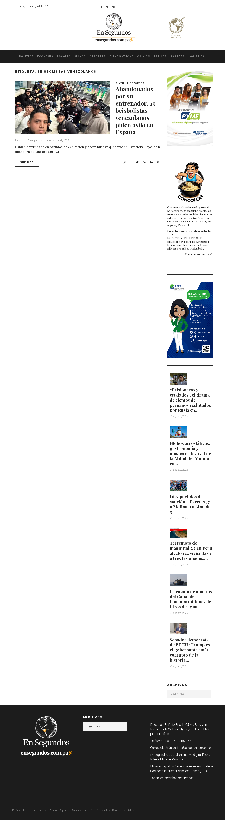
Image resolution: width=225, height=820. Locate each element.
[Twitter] (107, 6)
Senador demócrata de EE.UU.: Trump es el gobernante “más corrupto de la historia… (190, 650)
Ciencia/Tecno (122, 56)
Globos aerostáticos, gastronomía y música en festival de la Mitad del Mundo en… (190, 453)
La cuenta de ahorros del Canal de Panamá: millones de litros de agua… (191, 599)
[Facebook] (101, 6)
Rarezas (178, 56)
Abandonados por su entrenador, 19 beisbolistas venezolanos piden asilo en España (135, 110)
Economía (45, 56)
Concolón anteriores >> (199, 254)
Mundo (80, 56)
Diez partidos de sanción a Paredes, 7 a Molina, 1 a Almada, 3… (191, 504)
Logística (196, 56)
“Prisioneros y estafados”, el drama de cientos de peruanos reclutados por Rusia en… (190, 400)
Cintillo (121, 83)
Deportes (97, 56)
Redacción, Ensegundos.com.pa (33, 140)
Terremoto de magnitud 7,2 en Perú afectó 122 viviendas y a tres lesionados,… (191, 550)
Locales (64, 56)
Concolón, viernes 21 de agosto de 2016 (189, 232)
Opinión (143, 56)
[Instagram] (113, 6)
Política (26, 56)
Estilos (160, 56)
